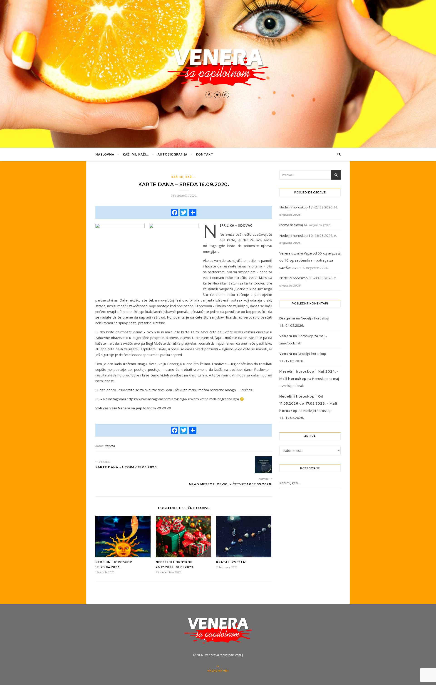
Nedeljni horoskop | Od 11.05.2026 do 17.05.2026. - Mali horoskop (308, 403)
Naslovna (104, 154)
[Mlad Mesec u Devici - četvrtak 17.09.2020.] (263, 464)
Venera (110, 446)
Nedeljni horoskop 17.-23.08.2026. (306, 207)
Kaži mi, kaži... (183, 177)
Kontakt (204, 154)
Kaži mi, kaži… (136, 154)
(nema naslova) (291, 225)
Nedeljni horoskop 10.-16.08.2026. (306, 235)
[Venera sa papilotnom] (218, 68)
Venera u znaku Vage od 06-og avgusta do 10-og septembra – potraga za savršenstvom (310, 260)
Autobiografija (172, 154)
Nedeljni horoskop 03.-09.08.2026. (306, 278)
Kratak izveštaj (231, 562)
